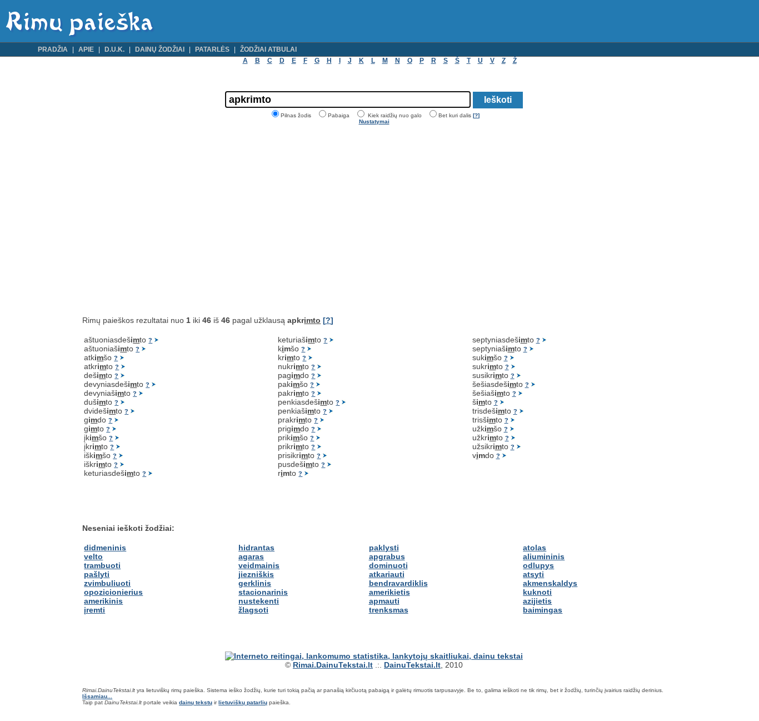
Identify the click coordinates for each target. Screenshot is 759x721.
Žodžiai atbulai (268, 49)
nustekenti (258, 600)
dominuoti (388, 565)
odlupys (538, 565)
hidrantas (256, 547)
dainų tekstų (195, 702)
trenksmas (388, 609)
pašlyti (96, 574)
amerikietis (389, 592)
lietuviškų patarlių (242, 702)
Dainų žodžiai (159, 49)
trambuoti (102, 565)
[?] (476, 115)
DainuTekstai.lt (412, 664)
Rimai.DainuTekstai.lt (333, 664)
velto (93, 556)
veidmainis (258, 565)
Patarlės (212, 49)
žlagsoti (253, 609)
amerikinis (103, 600)
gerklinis (254, 583)
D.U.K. (114, 49)
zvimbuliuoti (107, 583)
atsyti (533, 574)
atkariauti (387, 574)
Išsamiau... (97, 696)
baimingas (542, 609)
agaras (251, 556)
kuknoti (537, 592)
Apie (86, 49)
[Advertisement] (175, 220)
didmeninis (105, 547)
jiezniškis (256, 574)
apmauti (384, 600)
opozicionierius (113, 592)
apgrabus (387, 556)
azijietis (537, 600)
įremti (94, 609)
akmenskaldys (550, 583)
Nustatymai (374, 121)
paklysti (384, 547)
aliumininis (544, 556)
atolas (534, 547)
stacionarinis (263, 592)
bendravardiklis (398, 583)
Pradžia (53, 49)
